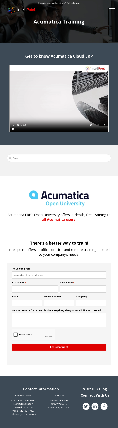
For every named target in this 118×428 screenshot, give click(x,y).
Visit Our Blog (95, 388)
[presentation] (33, 334)
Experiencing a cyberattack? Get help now (59, 2)
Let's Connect (59, 347)
